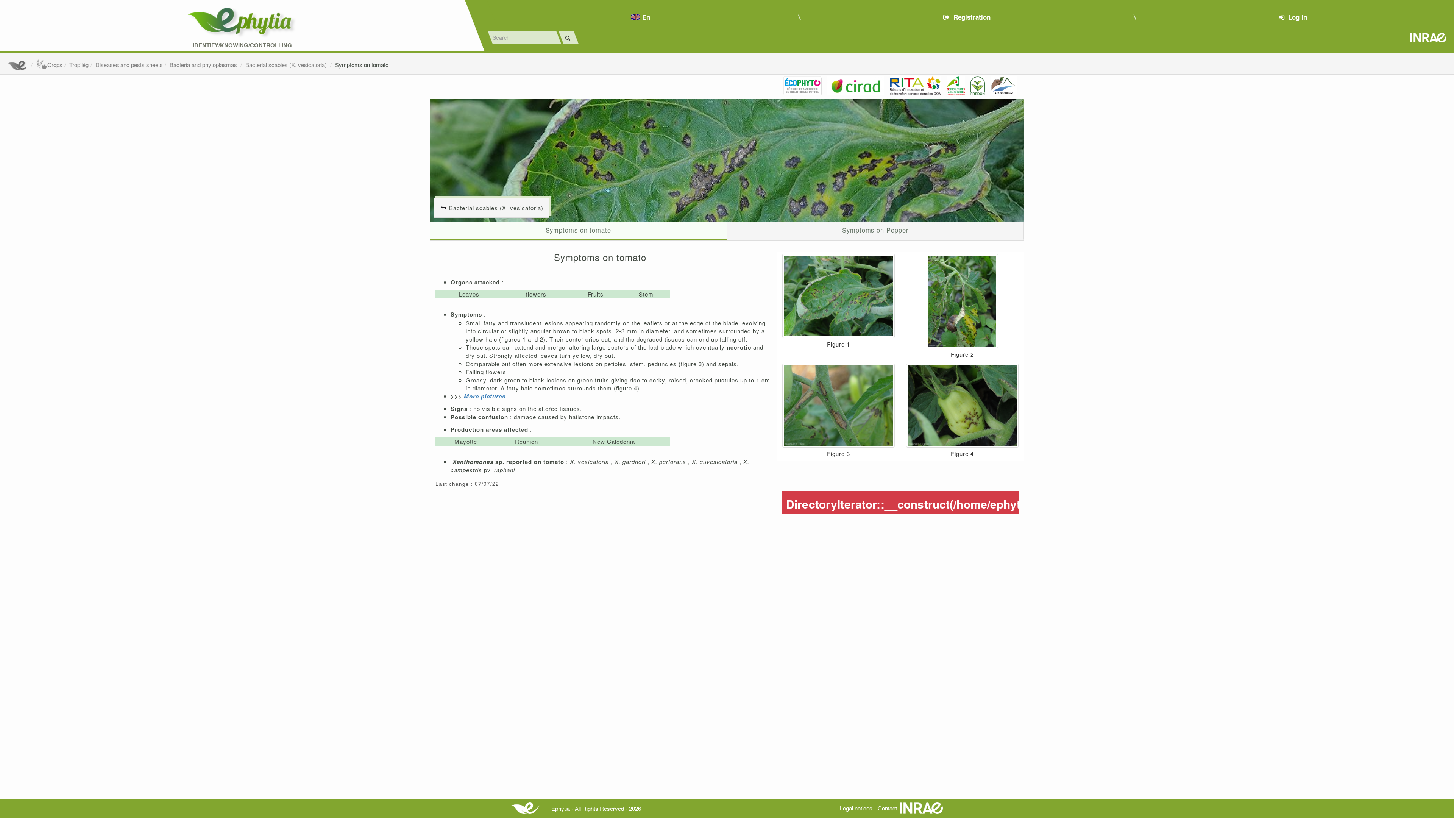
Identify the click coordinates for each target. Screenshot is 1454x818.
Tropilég (79, 65)
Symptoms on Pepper (875, 229)
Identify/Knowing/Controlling (242, 45)
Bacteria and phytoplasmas (204, 65)
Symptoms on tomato (361, 65)
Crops (54, 65)
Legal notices (856, 808)
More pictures (484, 396)
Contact (887, 808)
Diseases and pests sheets (129, 65)
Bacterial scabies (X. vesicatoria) (286, 65)
